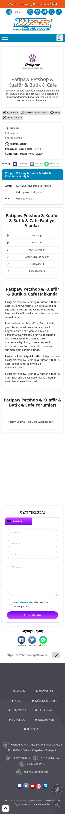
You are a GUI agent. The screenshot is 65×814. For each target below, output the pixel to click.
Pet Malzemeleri (14, 137)
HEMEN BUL (19, 710)
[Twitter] (26, 786)
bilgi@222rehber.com (36, 772)
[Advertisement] (32, 469)
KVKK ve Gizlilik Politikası (16, 800)
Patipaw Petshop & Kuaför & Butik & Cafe (32, 82)
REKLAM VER (46, 719)
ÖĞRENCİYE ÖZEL (46, 701)
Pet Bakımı (11, 133)
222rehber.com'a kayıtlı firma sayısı (32, 4)
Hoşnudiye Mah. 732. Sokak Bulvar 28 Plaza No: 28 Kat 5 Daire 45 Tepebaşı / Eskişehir (35, 747)
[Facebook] (20, 786)
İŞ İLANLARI (45, 710)
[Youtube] (32, 786)
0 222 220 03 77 (22, 758)
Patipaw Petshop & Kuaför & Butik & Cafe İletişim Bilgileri (28, 174)
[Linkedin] (45, 786)
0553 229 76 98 (25, 198)
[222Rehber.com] (32, 24)
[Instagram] (39, 786)
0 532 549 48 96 (49, 758)
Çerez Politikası (35, 800)
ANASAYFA (19, 691)
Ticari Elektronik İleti (41, 804)
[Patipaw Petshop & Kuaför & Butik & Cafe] (32, 61)
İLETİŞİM (32, 729)
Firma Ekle (18, 11)
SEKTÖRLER (46, 691)
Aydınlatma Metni (52, 800)
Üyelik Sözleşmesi (22, 804)
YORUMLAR (19, 719)
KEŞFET (19, 701)
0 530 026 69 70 (36, 764)
